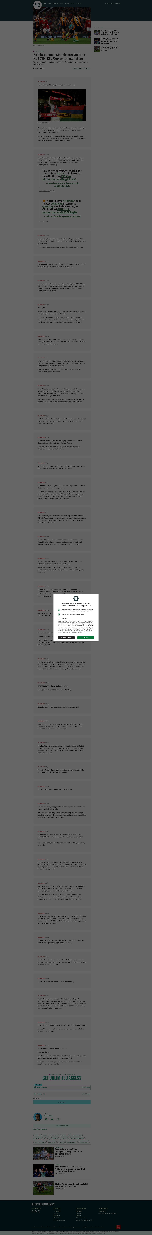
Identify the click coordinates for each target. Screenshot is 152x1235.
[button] (76, 618)
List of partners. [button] (90, 625)
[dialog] (76, 617)
